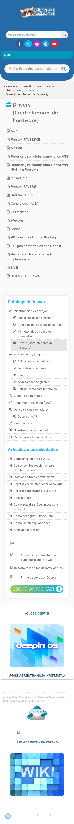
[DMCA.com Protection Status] (37, 732)
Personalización (24, 423)
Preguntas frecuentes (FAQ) (32, 402)
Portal (17, 814)
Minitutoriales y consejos (20, 90)
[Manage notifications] (8, 816)
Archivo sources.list (27, 530)
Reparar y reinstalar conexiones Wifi (39, 156)
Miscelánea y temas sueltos (32, 437)
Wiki (45, 814)
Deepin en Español (14, 805)
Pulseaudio (19, 178)
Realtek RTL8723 (24, 186)
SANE (15, 267)
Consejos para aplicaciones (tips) (40, 324)
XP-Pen (16, 148)
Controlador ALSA (24, 203)
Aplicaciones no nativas (33, 361)
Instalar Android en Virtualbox (34, 477)
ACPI (14, 131)
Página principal (11, 86)
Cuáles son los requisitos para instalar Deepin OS (34, 468)
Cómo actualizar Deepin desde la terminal (36, 507)
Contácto (47, 819)
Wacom (17, 220)
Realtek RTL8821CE (25, 139)
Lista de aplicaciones (32, 368)
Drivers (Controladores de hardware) (27, 94)
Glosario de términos (28, 396)
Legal (30, 819)
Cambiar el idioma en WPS (31, 458)
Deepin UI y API (28, 416)
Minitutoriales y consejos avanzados (35, 334)
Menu (7, 55)
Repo (60, 814)
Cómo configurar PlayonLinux (33, 516)
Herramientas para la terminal (37, 389)
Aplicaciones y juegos (28, 354)
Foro (32, 814)
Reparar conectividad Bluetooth (35, 491)
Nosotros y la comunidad (31, 430)
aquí (27, 696)
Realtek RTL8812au (25, 276)
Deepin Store (22, 497)
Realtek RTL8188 (23, 195)
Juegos (23, 375)
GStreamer (19, 212)
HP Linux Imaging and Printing (33, 237)
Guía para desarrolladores (31, 409)
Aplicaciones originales (33, 382)
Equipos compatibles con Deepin (36, 246)
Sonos (15, 229)
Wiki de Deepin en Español (39, 86)
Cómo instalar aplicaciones (32, 523)
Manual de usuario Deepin (35, 318)
